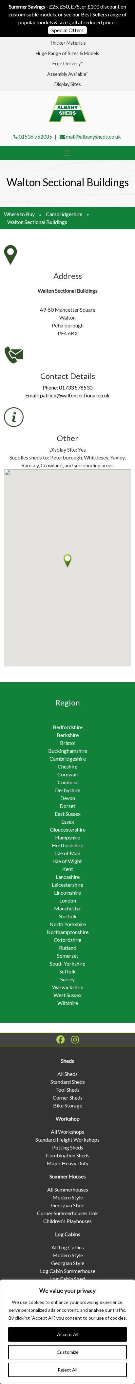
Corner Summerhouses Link (67, 1213)
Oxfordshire (67, 940)
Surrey (67, 979)
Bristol (67, 743)
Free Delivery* (67, 63)
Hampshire (67, 837)
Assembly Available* (67, 74)
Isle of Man (67, 853)
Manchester (67, 908)
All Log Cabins (67, 1247)
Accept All (67, 1334)
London (67, 900)
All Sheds (67, 1074)
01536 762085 (35, 136)
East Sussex (68, 814)
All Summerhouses (67, 1189)
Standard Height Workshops (67, 1139)
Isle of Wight (67, 861)
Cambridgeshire (64, 214)
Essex (67, 821)
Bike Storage (67, 1105)
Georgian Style (67, 1205)
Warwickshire (67, 987)
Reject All (67, 1370)
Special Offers (67, 30)
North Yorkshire (67, 924)
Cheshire (67, 766)
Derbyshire (67, 790)
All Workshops (67, 1131)
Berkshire (68, 735)
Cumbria (67, 782)
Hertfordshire (67, 845)
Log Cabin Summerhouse (67, 1271)
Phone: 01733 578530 (67, 387)
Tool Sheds (67, 1089)
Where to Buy (19, 214)
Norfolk (67, 916)
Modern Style (67, 1197)
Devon (67, 798)
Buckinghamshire (67, 751)
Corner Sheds (68, 1097)
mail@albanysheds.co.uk (93, 136)
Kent (67, 869)
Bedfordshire (68, 727)
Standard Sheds (67, 1082)
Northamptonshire (67, 932)
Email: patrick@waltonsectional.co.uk (67, 395)
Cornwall (67, 774)
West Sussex (67, 995)
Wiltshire (67, 1003)
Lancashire (68, 877)
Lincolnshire (67, 892)
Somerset (67, 955)
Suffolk (67, 971)
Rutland (67, 948)
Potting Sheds (67, 1147)
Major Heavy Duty (67, 1163)
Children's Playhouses (67, 1221)
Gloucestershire (68, 829)
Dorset (67, 806)
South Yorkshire (67, 963)
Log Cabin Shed (67, 1279)
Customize (68, 1352)
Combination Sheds (67, 1155)
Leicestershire (67, 885)
